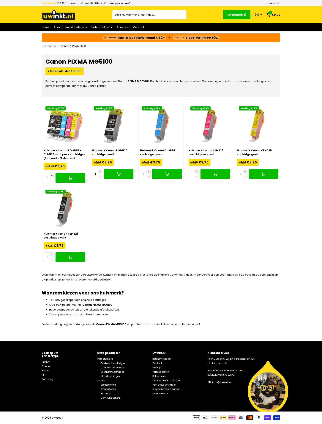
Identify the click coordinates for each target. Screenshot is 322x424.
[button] (52, 175)
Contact (138, 27)
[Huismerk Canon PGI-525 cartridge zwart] (112, 125)
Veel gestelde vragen (164, 384)
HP (43, 374)
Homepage (49, 46)
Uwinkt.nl (158, 353)
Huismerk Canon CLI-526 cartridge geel (254, 152)
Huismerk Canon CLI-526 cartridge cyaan (157, 152)
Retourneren (159, 376)
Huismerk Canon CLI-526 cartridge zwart (61, 235)
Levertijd (157, 367)
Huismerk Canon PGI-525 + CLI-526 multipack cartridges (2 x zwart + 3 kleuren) (64, 154)
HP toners (106, 393)
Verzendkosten (160, 371)
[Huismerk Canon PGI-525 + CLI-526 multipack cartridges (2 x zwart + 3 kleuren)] (64, 125)
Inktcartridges (105, 358)
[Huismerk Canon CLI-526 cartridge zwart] (64, 208)
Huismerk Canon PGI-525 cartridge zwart (109, 152)
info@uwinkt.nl (221, 382)
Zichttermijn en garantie (166, 380)
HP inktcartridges (110, 376)
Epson (45, 370)
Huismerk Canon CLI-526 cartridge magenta (206, 152)
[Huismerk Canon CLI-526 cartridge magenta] (209, 125)
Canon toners (108, 389)
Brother (46, 362)
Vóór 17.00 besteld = (107, 3)
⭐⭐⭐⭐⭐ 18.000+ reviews (59, 3)
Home (46, 27)
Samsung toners (110, 397)
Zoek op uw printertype (50, 354)
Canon (46, 366)
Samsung (47, 379)
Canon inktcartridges (113, 367)
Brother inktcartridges (113, 363)
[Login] (258, 14)
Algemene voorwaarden (166, 389)
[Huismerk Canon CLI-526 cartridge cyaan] (161, 125)
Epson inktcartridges (112, 371)
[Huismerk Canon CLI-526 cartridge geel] (257, 125)
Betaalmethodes (162, 358)
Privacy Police (160, 393)
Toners (101, 380)
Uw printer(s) (236, 15)
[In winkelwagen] (70, 178)
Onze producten (109, 353)
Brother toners (108, 384)
